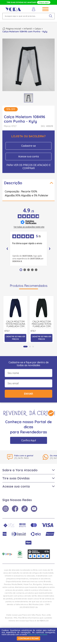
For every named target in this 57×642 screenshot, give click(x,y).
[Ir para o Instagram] (5, 509)
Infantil (28, 28)
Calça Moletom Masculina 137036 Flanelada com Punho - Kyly (41, 324)
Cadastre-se (28, 145)
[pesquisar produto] (50, 16)
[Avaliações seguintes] (50, 248)
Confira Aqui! (28, 440)
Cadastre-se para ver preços (15, 338)
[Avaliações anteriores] (7, 248)
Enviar (28, 393)
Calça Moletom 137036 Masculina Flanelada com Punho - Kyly (15, 324)
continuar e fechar (28, 638)
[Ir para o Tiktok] (24, 509)
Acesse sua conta (28, 156)
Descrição (13, 182)
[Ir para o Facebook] (15, 509)
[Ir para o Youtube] (34, 509)
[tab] (25, 346)
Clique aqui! (44, 2)
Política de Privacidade (37, 634)
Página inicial (13, 28)
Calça (38, 28)
